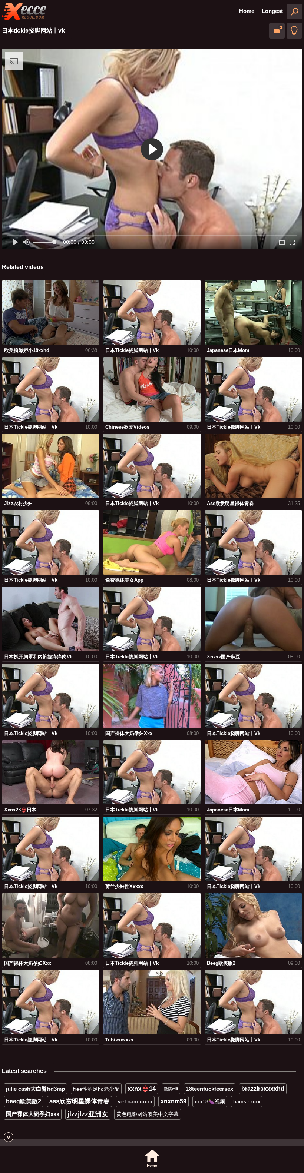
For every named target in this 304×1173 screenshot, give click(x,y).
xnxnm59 (173, 1101)
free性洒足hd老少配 (96, 1089)
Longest (272, 11)
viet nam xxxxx (135, 1101)
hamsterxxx (246, 1101)
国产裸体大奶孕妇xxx (32, 1114)
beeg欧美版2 (23, 1101)
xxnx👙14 (142, 1088)
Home (246, 11)
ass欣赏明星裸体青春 (79, 1101)
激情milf (171, 1089)
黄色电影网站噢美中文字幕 (147, 1114)
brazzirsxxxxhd (262, 1089)
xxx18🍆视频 (210, 1101)
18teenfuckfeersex (209, 1089)
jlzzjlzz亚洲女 (87, 1114)
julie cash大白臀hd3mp (35, 1089)
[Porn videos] (24, 11)
